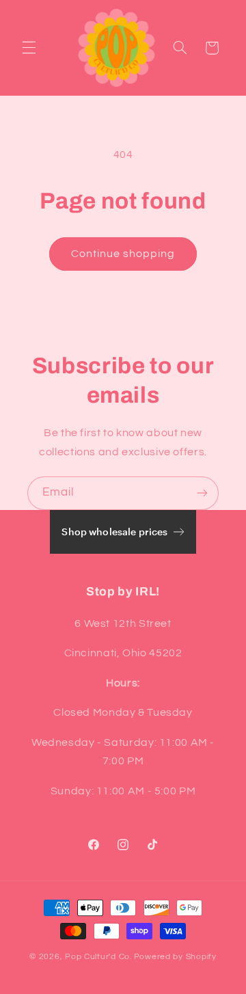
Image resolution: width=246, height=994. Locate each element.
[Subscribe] (202, 493)
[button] (28, 48)
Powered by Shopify (175, 957)
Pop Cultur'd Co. (98, 957)
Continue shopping (123, 253)
